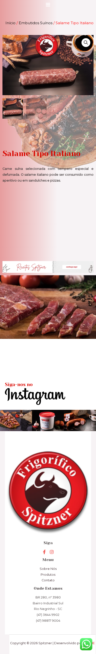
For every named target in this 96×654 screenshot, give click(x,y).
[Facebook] (44, 552)
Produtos (48, 574)
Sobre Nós (48, 569)
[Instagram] (51, 552)
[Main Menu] (48, 4)
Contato (48, 580)
